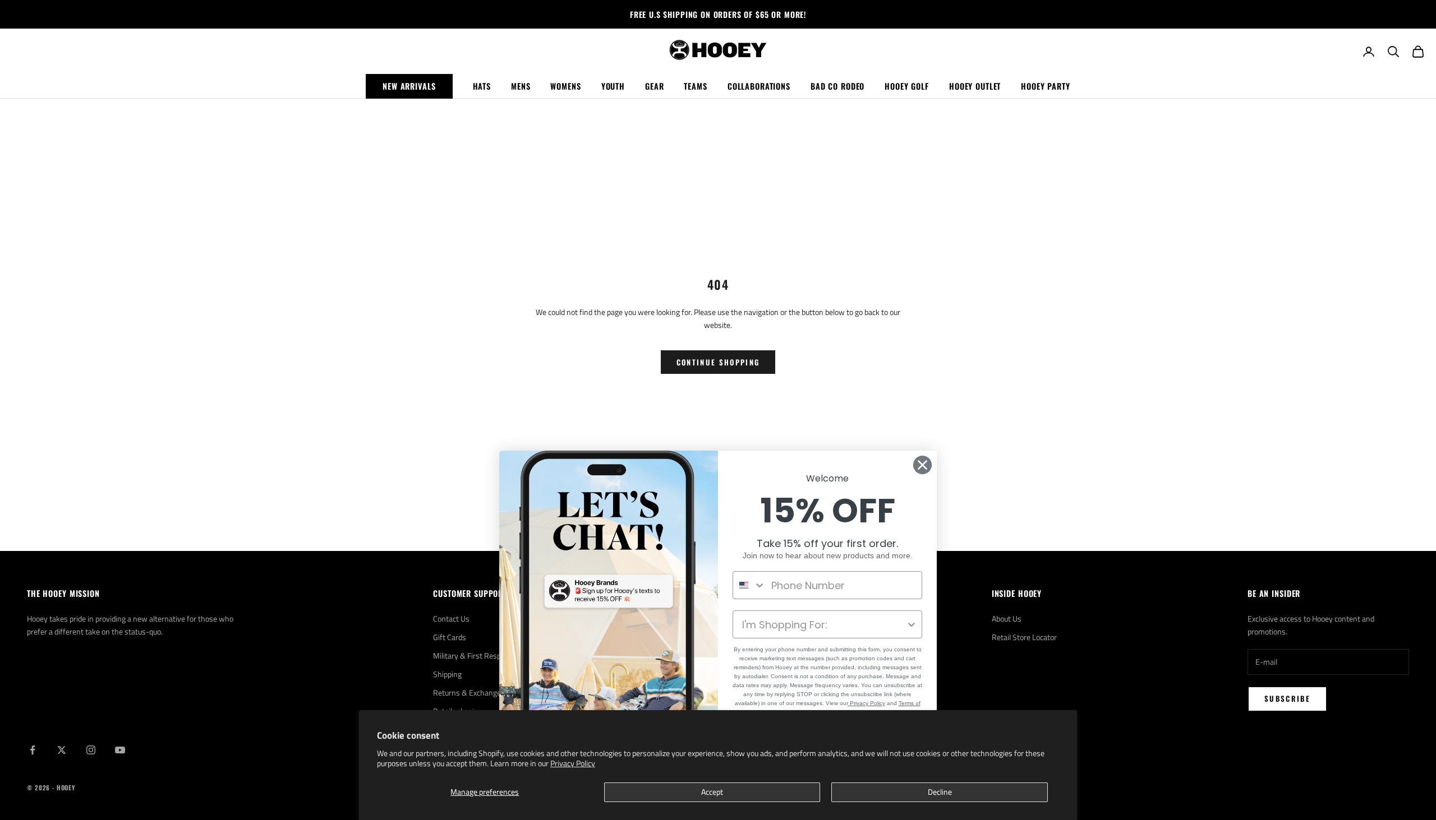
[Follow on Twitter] (61, 750)
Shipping (447, 674)
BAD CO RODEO (837, 86)
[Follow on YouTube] (120, 750)
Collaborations (759, 86)
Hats (482, 86)
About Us (1006, 618)
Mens (520, 86)
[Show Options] (911, 624)
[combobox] (749, 585)
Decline (940, 792)
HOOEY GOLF (907, 86)
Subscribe (1287, 698)
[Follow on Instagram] (90, 750)
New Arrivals (409, 86)
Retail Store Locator (1024, 637)
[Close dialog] (922, 465)
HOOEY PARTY (1045, 86)
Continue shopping (718, 362)
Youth (613, 86)
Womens (565, 86)
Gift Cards (449, 637)
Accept (712, 792)
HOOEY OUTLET (975, 86)
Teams (695, 86)
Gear (654, 86)
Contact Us (451, 618)
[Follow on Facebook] (32, 750)
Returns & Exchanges (469, 692)
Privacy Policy (572, 763)
